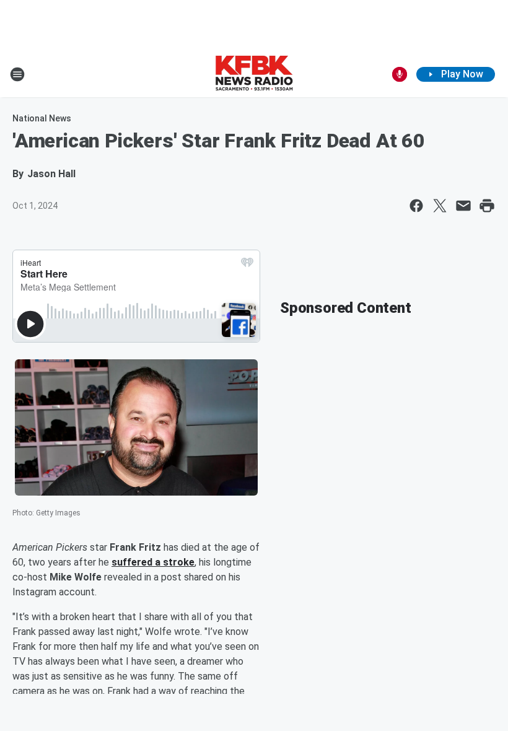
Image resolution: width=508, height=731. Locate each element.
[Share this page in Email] (463, 205)
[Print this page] (487, 205)
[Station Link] (254, 74)
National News (41, 118)
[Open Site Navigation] (17, 74)
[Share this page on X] (440, 205)
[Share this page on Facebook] (416, 205)
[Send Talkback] (399, 74)
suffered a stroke (153, 562)
